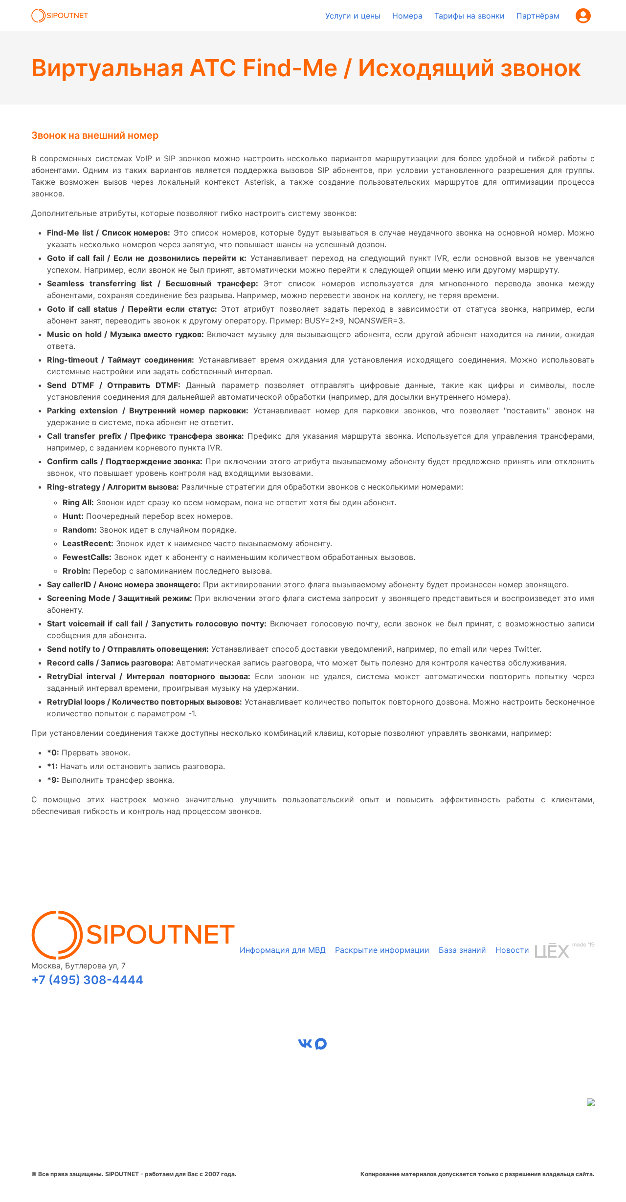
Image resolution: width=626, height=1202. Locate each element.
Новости (512, 950)
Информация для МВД (283, 950)
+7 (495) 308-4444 (87, 980)
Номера (407, 16)
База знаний (462, 950)
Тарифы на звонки (469, 16)
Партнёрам (537, 16)
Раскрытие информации (382, 950)
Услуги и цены (352, 16)
